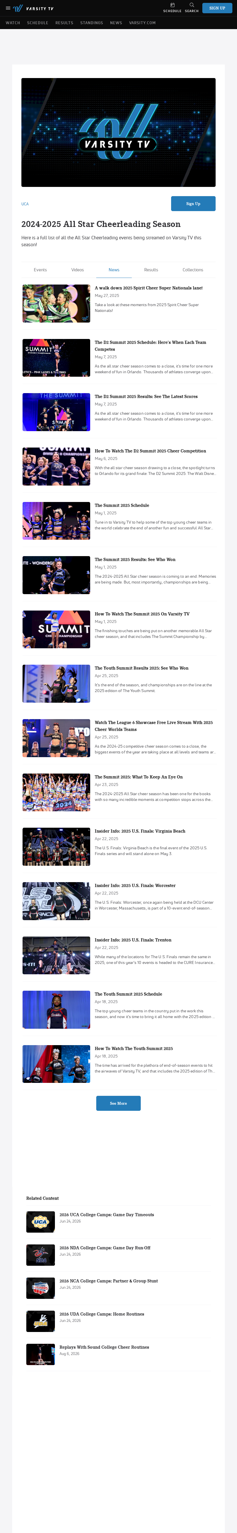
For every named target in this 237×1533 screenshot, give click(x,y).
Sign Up (193, 203)
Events (40, 269)
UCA (25, 204)
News (114, 269)
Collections (193, 269)
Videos (77, 269)
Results (151, 269)
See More (118, 1103)
